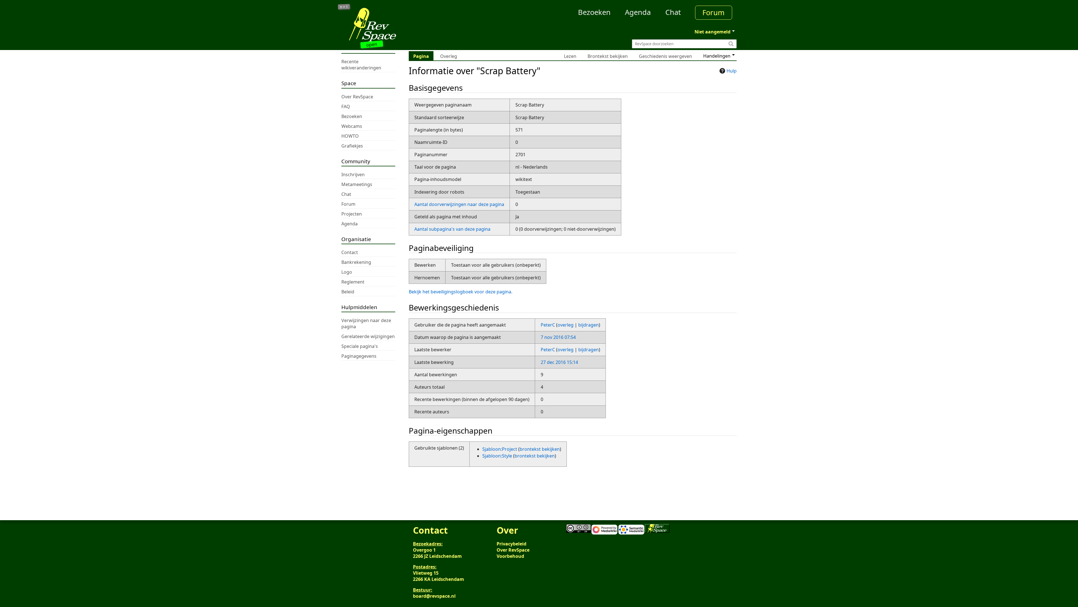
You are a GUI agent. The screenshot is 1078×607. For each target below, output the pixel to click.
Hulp (732, 71)
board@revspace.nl (434, 596)
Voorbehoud (510, 556)
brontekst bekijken (540, 449)
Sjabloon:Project (499, 449)
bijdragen (588, 325)
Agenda (638, 12)
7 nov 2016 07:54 (558, 337)
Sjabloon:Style (497, 456)
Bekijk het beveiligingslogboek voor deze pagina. (460, 292)
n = (344, 7)
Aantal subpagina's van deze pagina (452, 229)
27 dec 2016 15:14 (559, 362)
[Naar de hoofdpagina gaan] (390, 24)
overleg (566, 325)
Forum (713, 12)
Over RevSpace (513, 550)
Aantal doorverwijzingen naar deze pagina (459, 204)
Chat (673, 12)
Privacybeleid (511, 544)
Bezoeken (594, 12)
